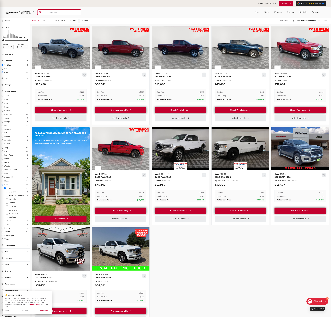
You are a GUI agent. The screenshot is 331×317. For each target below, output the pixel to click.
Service (290, 12)
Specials (316, 12)
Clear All (35, 21)
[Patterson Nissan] (19, 12)
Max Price (21, 44)
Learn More (59, 219)
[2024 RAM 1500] (120, 87)
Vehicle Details (59, 118)
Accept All (44, 310)
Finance (278, 12)
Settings (25, 310)
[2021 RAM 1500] (120, 288)
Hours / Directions (266, 3)
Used (266, 12)
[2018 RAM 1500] (61, 87)
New (257, 12)
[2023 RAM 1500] (240, 87)
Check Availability (60, 110)
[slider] (3, 40)
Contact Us (286, 3)
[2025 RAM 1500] (120, 188)
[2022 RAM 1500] (61, 288)
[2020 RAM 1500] (180, 188)
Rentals (303, 12)
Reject (7, 310)
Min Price (6, 44)
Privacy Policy (35, 305)
